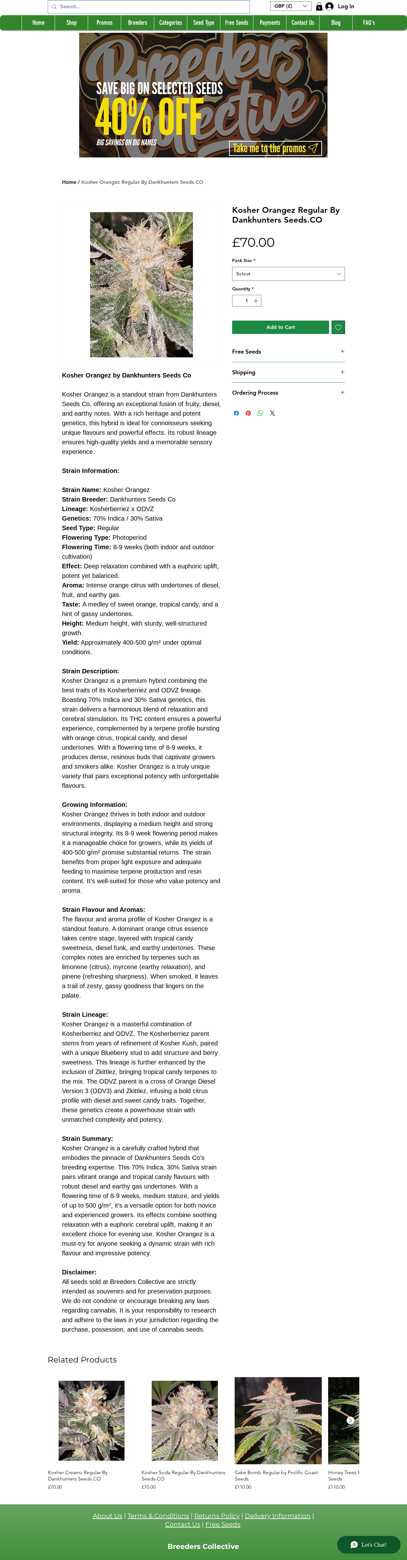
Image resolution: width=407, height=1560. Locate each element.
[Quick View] (91, 1420)
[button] (291, 6)
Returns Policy (217, 1516)
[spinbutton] (246, 300)
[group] (203, 1434)
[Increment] (256, 300)
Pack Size (243, 260)
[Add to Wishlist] (338, 327)
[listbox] (291, 6)
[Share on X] (272, 413)
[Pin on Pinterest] (248, 413)
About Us (107, 1516)
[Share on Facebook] (236, 413)
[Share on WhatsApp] (260, 413)
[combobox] (288, 274)
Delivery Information (278, 1516)
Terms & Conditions (158, 1516)
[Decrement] (237, 300)
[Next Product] (350, 1420)
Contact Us (182, 1524)
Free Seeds (222, 1524)
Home (69, 182)
